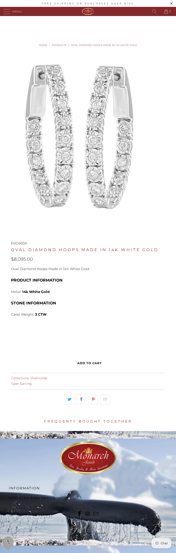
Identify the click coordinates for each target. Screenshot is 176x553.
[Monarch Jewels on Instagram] (87, 514)
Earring (26, 383)
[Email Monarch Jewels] (96, 514)
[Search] (154, 11)
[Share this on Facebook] (81, 399)
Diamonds (38, 378)
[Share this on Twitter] (69, 399)
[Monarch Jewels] (88, 11)
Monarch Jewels (94, 533)
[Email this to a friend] (105, 399)
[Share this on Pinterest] (93, 399)
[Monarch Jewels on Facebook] (79, 514)
